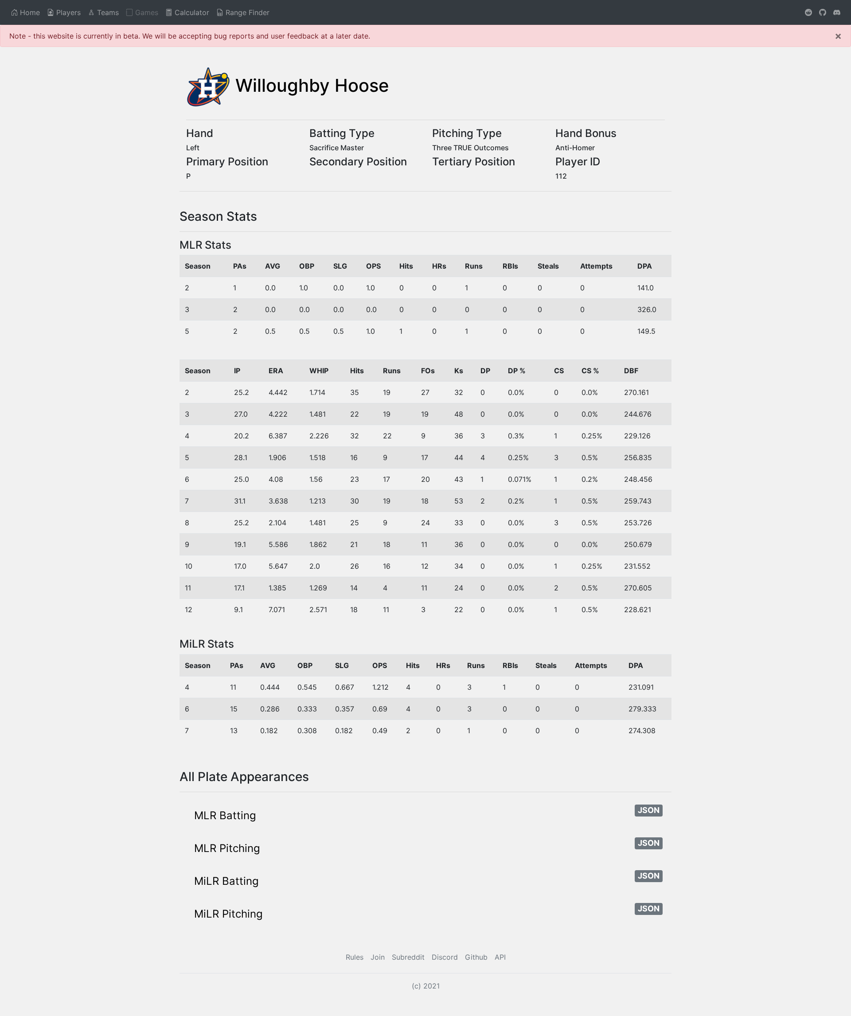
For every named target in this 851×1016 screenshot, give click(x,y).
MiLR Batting (226, 881)
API (500, 957)
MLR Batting (225, 815)
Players (67, 12)
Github (476, 957)
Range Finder (246, 12)
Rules (354, 957)
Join (378, 957)
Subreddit (408, 957)
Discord (445, 957)
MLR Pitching (227, 848)
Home (29, 12)
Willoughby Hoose (312, 85)
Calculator (190, 12)
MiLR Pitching (228, 913)
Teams (107, 12)
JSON (649, 810)
